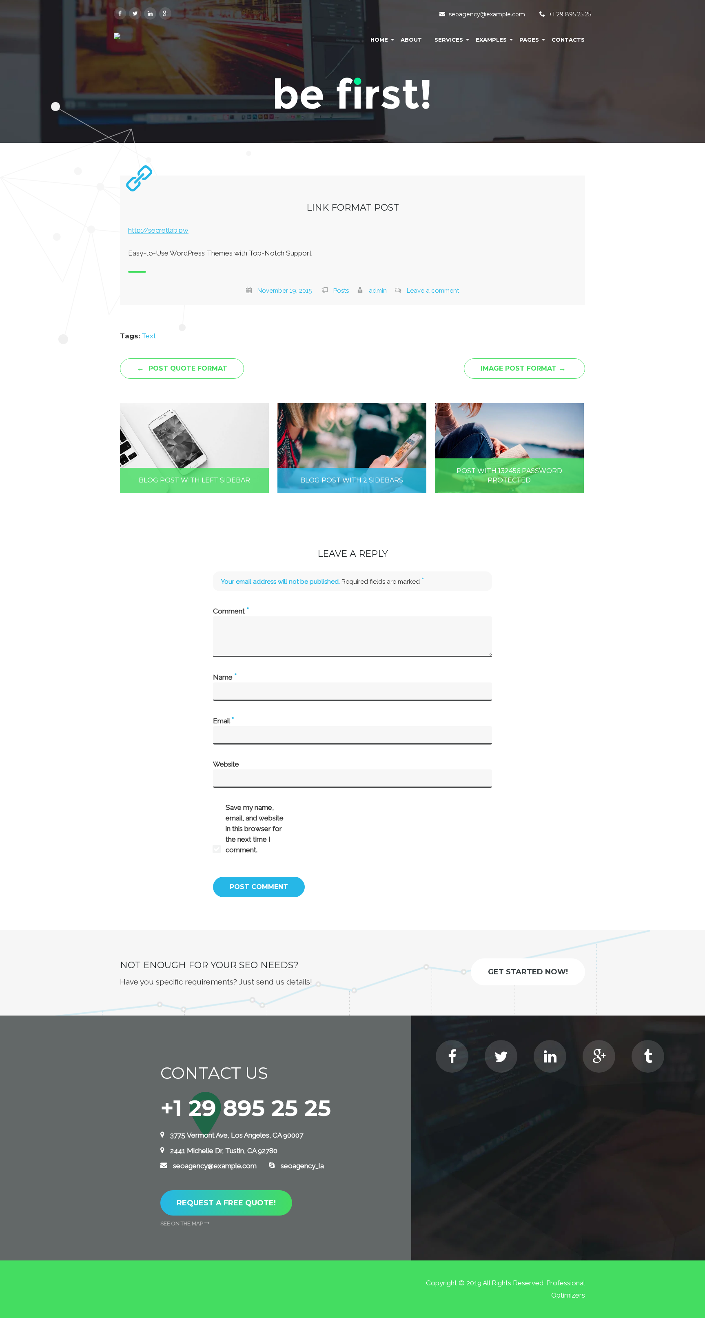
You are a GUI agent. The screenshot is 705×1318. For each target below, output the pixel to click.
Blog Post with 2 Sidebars (351, 480)
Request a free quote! (226, 1202)
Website (226, 764)
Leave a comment (433, 290)
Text (149, 336)
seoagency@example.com (487, 14)
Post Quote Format (182, 368)
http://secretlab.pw (158, 230)
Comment (231, 611)
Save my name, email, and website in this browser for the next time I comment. (255, 828)
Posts (341, 290)
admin (378, 290)
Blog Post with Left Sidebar (194, 480)
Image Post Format (523, 368)
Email (223, 720)
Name (225, 677)
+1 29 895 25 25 (570, 14)
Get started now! (528, 971)
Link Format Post (352, 207)
